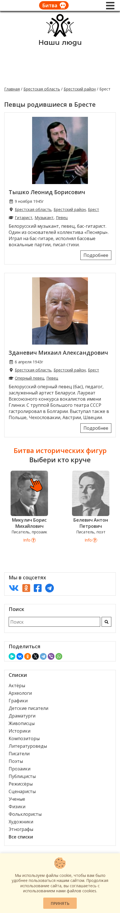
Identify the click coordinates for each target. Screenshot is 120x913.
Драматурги (22, 716)
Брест (93, 209)
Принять (60, 903)
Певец (62, 217)
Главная (12, 89)
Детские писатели (28, 708)
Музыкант (44, 217)
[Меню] (110, 5)
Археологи (20, 693)
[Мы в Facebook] (38, 588)
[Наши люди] (60, 35)
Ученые (17, 799)
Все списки (21, 837)
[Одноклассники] (27, 656)
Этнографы (21, 829)
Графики (18, 701)
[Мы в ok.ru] (26, 588)
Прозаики (19, 769)
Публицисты (22, 776)
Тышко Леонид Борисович (47, 192)
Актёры (17, 685)
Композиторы (24, 738)
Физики (17, 806)
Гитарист (23, 217)
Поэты (16, 761)
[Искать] (106, 622)
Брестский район (80, 89)
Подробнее (95, 255)
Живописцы (22, 723)
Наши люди (60, 42)
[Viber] (51, 656)
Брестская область (41, 89)
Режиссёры (21, 784)
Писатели (19, 754)
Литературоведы (28, 746)
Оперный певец (29, 378)
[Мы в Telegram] (49, 588)
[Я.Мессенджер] (12, 656)
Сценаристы (22, 791)
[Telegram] (43, 656)
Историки (19, 731)
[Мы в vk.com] (14, 588)
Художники (21, 822)
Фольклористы (25, 814)
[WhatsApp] (59, 656)
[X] (35, 656)
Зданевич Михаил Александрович (58, 352)
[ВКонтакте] (19, 656)
